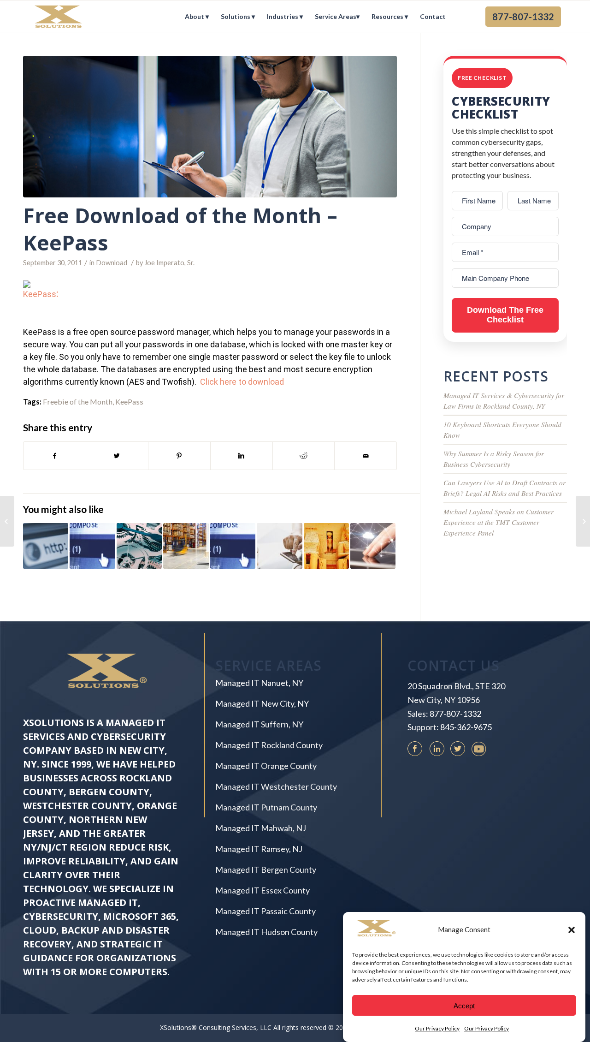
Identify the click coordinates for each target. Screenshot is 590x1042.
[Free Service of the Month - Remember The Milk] (372, 545)
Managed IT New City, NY (262, 703)
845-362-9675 (466, 727)
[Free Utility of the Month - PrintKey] (139, 545)
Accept (464, 1005)
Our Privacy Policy (437, 1027)
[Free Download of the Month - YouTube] (232, 545)
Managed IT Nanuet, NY (259, 683)
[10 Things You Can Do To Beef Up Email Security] (583, 521)
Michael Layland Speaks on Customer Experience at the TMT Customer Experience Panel (498, 522)
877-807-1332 (455, 714)
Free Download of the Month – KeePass (180, 228)
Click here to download (242, 382)
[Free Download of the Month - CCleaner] (92, 545)
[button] (571, 930)
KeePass (129, 401)
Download (111, 263)
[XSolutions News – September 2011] (7, 521)
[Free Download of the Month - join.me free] (185, 545)
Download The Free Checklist (505, 315)
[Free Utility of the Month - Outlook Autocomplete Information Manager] (279, 545)
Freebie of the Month (77, 401)
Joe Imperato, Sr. (169, 263)
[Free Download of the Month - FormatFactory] (45, 545)
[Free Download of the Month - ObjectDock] (326, 545)
